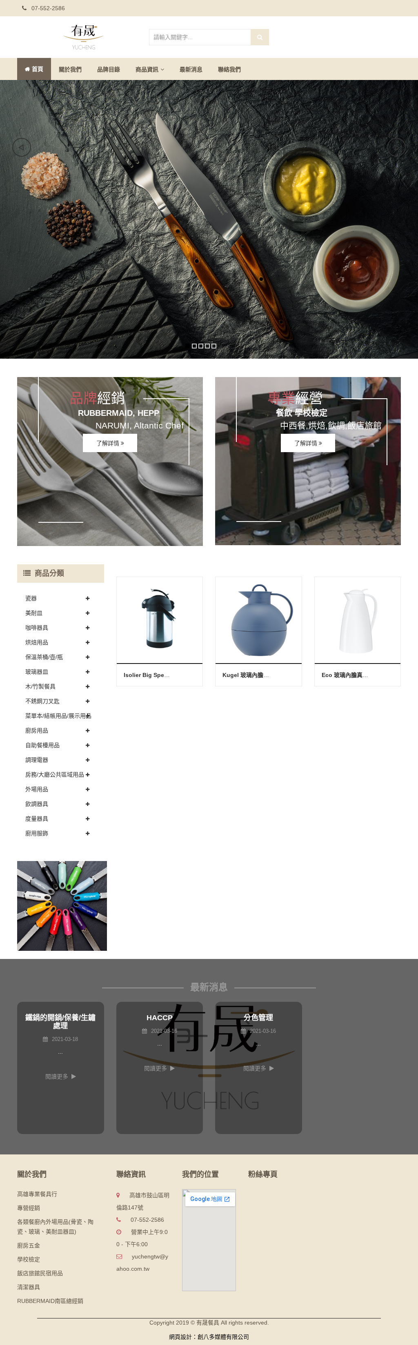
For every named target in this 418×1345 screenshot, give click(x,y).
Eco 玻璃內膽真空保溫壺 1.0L (360, 675)
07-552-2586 (47, 8)
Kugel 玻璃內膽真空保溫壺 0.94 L (266, 675)
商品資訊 (147, 69)
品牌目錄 (108, 69)
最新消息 (191, 69)
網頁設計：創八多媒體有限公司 (209, 1337)
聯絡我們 (229, 69)
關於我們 (70, 69)
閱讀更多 (56, 1076)
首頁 (37, 69)
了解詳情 (108, 443)
